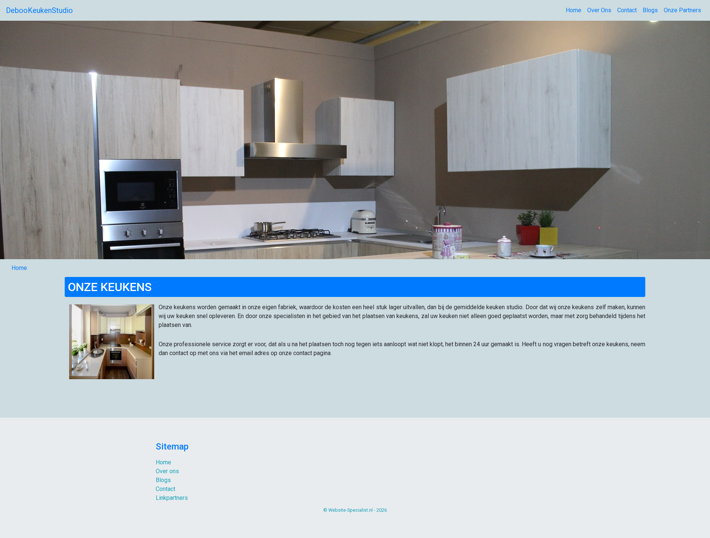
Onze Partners (682, 10)
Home (573, 10)
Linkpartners (172, 497)
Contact (627, 10)
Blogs (650, 10)
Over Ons (599, 10)
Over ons (167, 471)
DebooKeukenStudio (39, 10)
